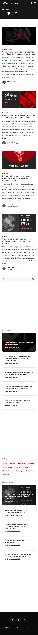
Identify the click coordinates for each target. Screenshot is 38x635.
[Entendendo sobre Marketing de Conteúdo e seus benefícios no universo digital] (19, 160)
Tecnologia (19, 471)
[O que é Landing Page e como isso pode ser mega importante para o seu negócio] (19, 223)
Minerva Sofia (11, 81)
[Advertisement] (19, 434)
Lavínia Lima (11, 142)
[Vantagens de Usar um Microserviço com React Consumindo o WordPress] (19, 36)
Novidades (21, 463)
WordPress (6, 474)
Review (26, 467)
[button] (35, 3)
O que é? (5, 49)
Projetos (18, 467)
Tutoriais (29, 471)
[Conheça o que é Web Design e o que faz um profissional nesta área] (19, 99)
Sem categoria (8, 471)
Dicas (10, 49)
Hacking (12, 463)
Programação (7, 467)
